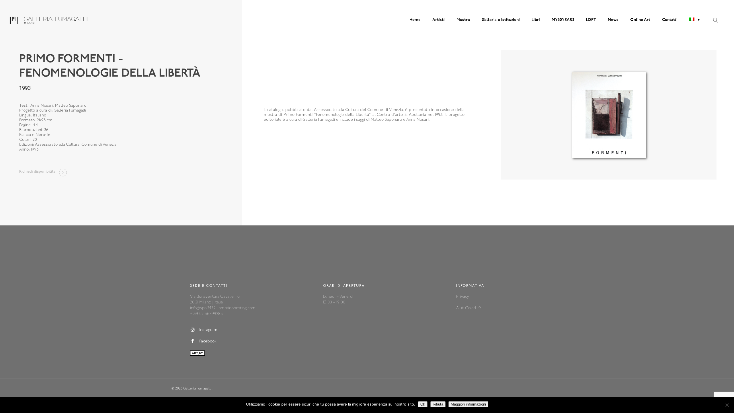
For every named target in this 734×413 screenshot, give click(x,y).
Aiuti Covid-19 (468, 308)
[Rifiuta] (727, 405)
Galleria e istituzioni (501, 20)
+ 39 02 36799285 (206, 314)
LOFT (591, 20)
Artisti (438, 20)
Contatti (670, 20)
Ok (422, 404)
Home (415, 20)
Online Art (640, 20)
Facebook (207, 341)
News (613, 20)
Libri (536, 20)
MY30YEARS (563, 20)
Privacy (462, 297)
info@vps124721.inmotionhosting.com (222, 308)
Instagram (208, 330)
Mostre (463, 20)
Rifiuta (438, 404)
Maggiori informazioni (468, 404)
